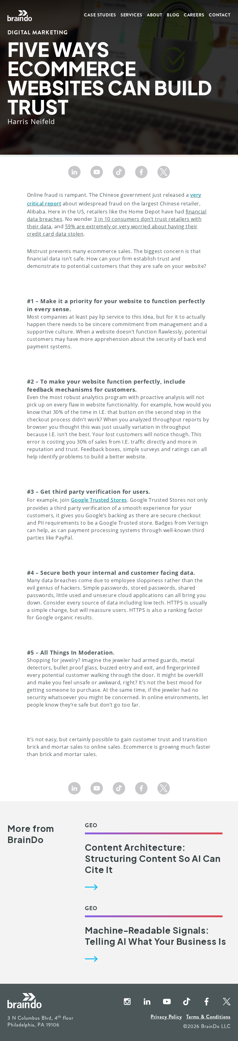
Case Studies (100, 15)
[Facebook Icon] (141, 172)
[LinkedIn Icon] (74, 172)
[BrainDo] (19, 15)
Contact (220, 15)
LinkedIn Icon (142, 1002)
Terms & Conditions (208, 1016)
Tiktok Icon (181, 1002)
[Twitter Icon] (163, 172)
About (154, 15)
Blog (173, 15)
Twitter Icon (221, 1002)
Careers (194, 15)
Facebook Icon (201, 1002)
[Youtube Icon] (96, 172)
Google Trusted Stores (99, 500)
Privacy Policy (166, 1016)
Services (132, 15)
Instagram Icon (122, 1002)
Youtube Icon (161, 1002)
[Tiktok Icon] (119, 172)
